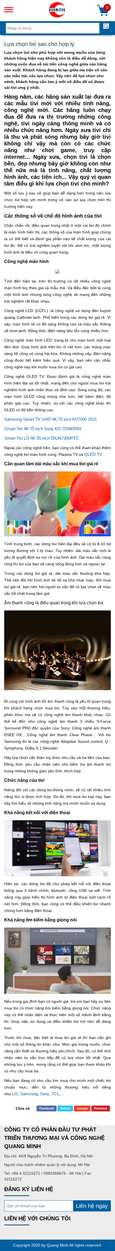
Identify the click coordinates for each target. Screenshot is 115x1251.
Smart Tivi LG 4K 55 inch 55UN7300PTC (41, 438)
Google (82, 1108)
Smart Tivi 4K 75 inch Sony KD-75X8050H (42, 428)
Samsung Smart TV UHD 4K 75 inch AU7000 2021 (50, 419)
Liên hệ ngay (92, 1206)
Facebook (46, 1108)
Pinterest (100, 1108)
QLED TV (93, 454)
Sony (44, 1093)
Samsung (29, 1093)
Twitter (65, 1108)
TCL (55, 1093)
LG (15, 1093)
